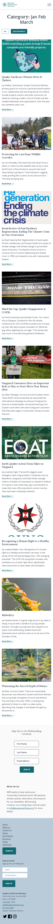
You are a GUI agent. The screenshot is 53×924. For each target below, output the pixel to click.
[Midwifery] (26, 594)
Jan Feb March (19, 31)
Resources (6, 839)
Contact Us (7, 830)
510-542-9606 (8, 908)
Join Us (27, 769)
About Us (6, 827)
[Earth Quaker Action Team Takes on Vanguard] (26, 442)
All (5, 31)
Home (5, 824)
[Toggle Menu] (49, 5)
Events (5, 833)
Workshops (7, 844)
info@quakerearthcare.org (13, 905)
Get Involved (7, 836)
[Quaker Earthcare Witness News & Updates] (26, 56)
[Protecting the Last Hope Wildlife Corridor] (26, 133)
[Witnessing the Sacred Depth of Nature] (26, 665)
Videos (5, 842)
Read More (6, 109)
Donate (9, 851)
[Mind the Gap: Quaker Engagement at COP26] (26, 288)
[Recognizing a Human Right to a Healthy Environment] (26, 520)
